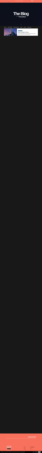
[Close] (41, 452)
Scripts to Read (10, 27)
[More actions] (36, 29)
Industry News (29, 27)
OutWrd (25, 27)
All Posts (5, 27)
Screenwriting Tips (16, 27)
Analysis (21, 27)
